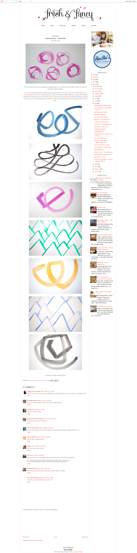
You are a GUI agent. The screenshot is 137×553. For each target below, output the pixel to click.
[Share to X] (54, 381)
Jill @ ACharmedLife (33, 428)
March (96, 166)
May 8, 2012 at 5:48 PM (43, 468)
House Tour (63, 25)
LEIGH (29, 409)
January (97, 171)
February (97, 169)
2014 (94, 79)
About (52, 25)
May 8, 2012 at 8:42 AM (38, 409)
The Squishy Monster (33, 477)
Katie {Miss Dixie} (32, 400)
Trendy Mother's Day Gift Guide (102, 154)
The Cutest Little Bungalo (101, 117)
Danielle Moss (78, 551)
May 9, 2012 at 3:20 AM (46, 477)
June (96, 101)
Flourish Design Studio (29, 94)
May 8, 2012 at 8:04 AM (44, 400)
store (83, 96)
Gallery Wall (71, 93)
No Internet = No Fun (100, 157)
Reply (28, 395)
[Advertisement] (37, 523)
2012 (94, 84)
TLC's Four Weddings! (102, 193)
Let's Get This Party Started (101, 145)
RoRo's (83, 25)
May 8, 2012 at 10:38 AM (38, 446)
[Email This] (50, 381)
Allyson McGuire (32, 437)
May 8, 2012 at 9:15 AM (46, 428)
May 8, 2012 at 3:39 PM (37, 455)
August (97, 96)
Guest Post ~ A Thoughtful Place (103, 124)
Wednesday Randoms (100, 129)
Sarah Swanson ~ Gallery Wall (102, 147)
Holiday (74, 25)
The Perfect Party (101, 207)
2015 (94, 77)
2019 (94, 74)
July (96, 98)
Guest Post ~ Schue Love (101, 126)
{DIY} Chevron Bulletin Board (104, 235)
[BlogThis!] (52, 381)
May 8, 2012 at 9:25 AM (43, 437)
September (98, 93)
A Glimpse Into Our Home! (101, 122)
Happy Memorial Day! (100, 114)
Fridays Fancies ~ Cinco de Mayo (103, 152)
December (98, 86)
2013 (94, 82)
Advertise (93, 25)
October (97, 91)
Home (43, 25)
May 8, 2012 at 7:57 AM (47, 391)
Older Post (85, 537)
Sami (28, 455)
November (98, 88)
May (96, 103)
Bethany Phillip (31, 468)
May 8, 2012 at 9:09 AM (49, 418)
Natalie (83, 87)
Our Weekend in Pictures (101, 112)
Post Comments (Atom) (36, 540)
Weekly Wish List (99, 131)
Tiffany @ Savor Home (33, 391)
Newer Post (26, 537)
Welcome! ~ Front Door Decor (102, 119)
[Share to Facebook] (56, 381)
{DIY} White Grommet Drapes (104, 306)
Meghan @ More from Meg (35, 418)
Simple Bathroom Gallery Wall (102, 105)
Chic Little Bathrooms (100, 138)
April (96, 164)
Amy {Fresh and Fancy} (36, 380)
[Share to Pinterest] (57, 381)
